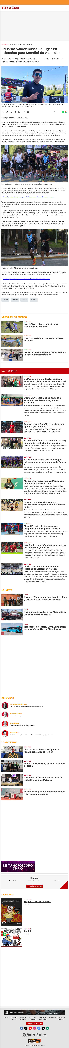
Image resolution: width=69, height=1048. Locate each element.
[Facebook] (2, 111)
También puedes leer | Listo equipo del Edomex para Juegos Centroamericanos (28, 197)
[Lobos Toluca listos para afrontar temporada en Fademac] (12, 327)
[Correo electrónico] (19, 111)
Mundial (24, 300)
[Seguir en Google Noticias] (66, 111)
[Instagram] (34, 1028)
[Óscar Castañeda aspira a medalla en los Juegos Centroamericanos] (12, 355)
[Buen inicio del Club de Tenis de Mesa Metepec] (12, 341)
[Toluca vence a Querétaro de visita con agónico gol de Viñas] (12, 428)
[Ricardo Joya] (5, 733)
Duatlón (5, 300)
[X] (7, 111)
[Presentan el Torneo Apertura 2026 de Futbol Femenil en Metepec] (12, 780)
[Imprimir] (28, 111)
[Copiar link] (23, 111)
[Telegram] (15, 111)
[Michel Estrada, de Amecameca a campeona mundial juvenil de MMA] (12, 531)
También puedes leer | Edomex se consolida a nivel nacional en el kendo (26, 279)
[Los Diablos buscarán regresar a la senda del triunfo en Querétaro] (12, 551)
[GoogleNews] (38, 1028)
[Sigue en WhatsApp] (62, 111)
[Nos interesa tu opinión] (34, 1012)
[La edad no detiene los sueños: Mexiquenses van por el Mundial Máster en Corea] (12, 510)
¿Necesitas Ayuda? (35, 1023)
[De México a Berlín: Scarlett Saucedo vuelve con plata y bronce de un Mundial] (12, 384)
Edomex (15, 300)
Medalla (33, 300)
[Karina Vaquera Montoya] (5, 705)
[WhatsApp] (11, 111)
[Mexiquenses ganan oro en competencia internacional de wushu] (12, 794)
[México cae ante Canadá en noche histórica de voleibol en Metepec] (12, 574)
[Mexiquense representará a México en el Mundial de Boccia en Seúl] (12, 487)
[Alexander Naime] (5, 714)
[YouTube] (30, 1028)
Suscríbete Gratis (35, 886)
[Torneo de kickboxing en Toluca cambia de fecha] (12, 766)
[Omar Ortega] (5, 724)
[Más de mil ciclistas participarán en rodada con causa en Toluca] (12, 752)
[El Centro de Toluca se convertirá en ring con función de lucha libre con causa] (12, 445)
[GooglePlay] (47, 1028)
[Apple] (43, 1028)
